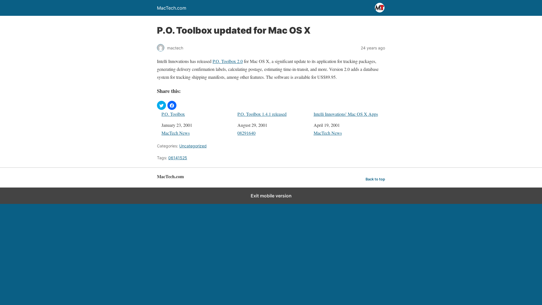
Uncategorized (193, 145)
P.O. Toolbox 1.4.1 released (262, 114)
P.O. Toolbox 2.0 (228, 61)
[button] (161, 105)
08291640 (246, 133)
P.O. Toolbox (173, 114)
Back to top (375, 179)
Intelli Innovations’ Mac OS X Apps (346, 114)
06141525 (177, 157)
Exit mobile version (271, 196)
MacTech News (175, 133)
